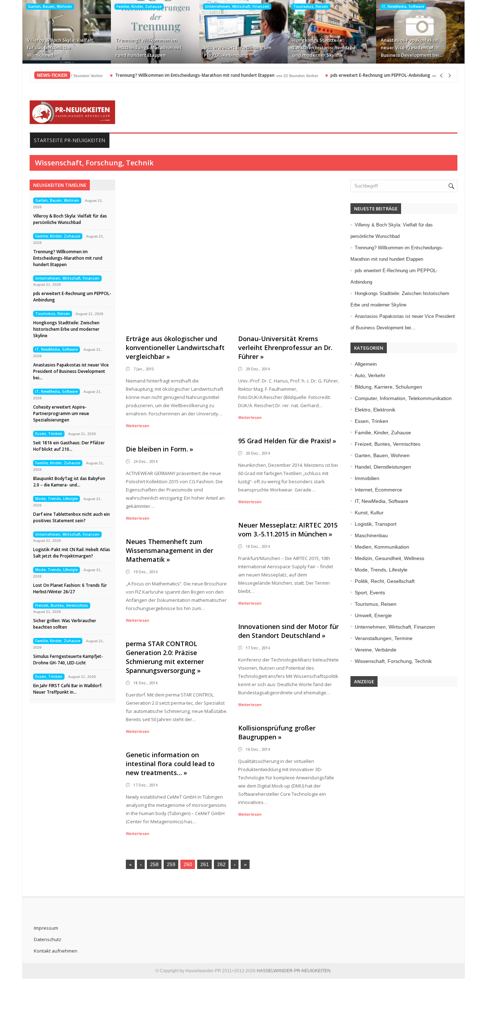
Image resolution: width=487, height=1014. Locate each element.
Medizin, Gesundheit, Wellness (389, 558)
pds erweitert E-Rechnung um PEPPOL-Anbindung (237, 51)
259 (171, 864)
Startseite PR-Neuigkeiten (69, 140)
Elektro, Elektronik (375, 410)
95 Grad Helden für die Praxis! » (287, 440)
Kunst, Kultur (369, 512)
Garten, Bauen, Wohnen (50, 6)
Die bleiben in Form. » (159, 449)
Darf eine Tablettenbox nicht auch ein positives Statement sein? (71, 517)
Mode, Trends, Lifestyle (56, 498)
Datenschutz (47, 939)
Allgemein (366, 364)
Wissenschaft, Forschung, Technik (393, 661)
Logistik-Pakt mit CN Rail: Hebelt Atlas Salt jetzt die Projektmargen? (71, 552)
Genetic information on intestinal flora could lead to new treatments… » (170, 763)
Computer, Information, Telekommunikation (403, 398)
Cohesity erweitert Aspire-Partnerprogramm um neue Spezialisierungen (61, 413)
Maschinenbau (371, 535)
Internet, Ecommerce (378, 490)
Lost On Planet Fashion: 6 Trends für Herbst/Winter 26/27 (70, 588)
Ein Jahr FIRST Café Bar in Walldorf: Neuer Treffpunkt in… (67, 689)
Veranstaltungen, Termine (383, 638)
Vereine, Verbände (375, 650)
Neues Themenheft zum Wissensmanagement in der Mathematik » (169, 550)
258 (154, 864)
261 (204, 864)
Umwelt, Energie (373, 615)
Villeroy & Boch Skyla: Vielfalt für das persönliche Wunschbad (60, 47)
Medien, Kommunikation (382, 547)
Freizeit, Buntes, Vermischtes (61, 605)
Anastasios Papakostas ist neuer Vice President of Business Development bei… (412, 47)
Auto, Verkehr (370, 375)
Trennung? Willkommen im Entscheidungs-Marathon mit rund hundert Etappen (148, 47)
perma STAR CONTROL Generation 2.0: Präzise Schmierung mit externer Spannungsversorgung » (165, 657)
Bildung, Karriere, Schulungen (388, 387)
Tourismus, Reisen (310, 6)
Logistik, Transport (375, 524)
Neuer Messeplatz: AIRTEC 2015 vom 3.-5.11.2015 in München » (288, 529)
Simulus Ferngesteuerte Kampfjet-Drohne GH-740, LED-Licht (68, 659)
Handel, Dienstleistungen (383, 467)
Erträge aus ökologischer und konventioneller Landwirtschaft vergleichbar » (175, 347)
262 (221, 864)
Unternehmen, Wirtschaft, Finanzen (237, 6)
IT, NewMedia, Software (403, 6)
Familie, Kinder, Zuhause (139, 6)
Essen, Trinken (48, 433)
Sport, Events (370, 592)
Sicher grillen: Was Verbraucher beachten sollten (64, 624)
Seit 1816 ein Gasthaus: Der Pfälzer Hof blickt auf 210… (69, 446)
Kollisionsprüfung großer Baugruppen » (277, 732)
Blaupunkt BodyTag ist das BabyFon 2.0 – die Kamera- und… (69, 481)
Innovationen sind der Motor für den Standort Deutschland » (288, 631)
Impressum (46, 928)
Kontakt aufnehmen (55, 951)
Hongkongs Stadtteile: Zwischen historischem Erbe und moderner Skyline (324, 47)
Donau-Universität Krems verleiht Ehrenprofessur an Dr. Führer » (285, 347)
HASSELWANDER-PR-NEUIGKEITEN (293, 970)
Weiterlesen (137, 425)
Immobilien (367, 478)
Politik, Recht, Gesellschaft (385, 581)
